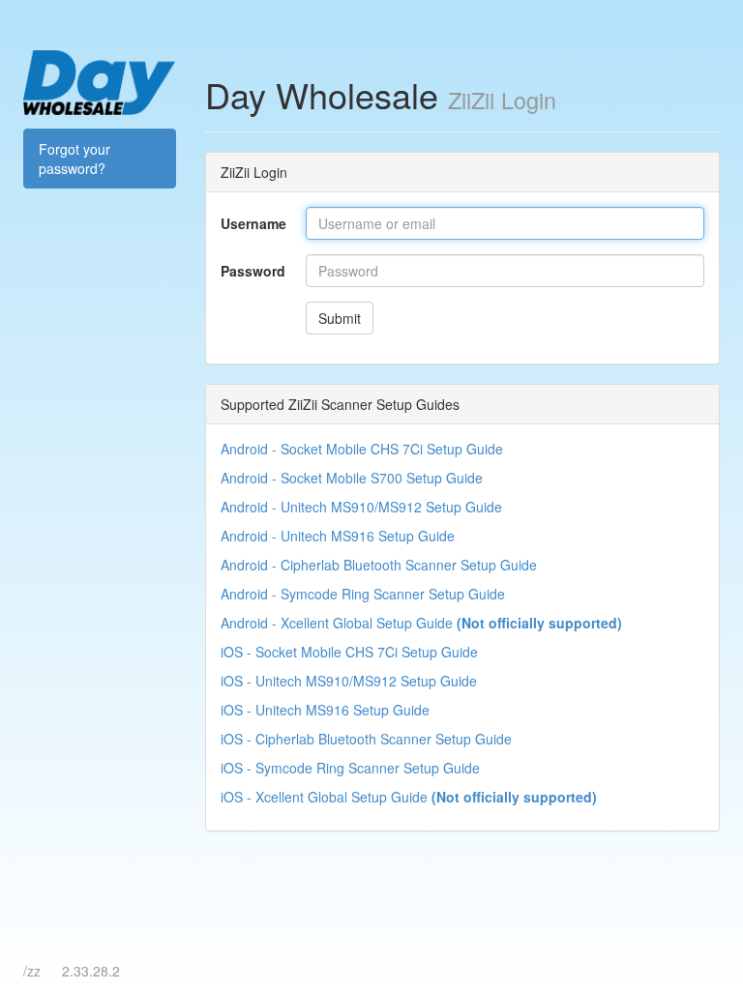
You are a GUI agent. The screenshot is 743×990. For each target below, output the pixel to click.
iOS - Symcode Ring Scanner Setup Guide (350, 767)
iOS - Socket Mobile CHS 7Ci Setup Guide (349, 651)
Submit (339, 318)
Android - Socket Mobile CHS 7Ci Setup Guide (362, 448)
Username (253, 223)
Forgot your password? (74, 158)
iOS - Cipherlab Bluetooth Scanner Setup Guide (366, 738)
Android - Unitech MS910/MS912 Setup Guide (361, 506)
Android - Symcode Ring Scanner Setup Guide (363, 593)
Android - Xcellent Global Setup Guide (421, 622)
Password (253, 270)
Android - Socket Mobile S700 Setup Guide (352, 477)
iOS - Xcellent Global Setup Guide (409, 796)
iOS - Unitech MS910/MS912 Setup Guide (349, 680)
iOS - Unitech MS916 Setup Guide (325, 709)
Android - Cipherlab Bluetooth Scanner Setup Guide (379, 564)
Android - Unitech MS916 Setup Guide (338, 535)
